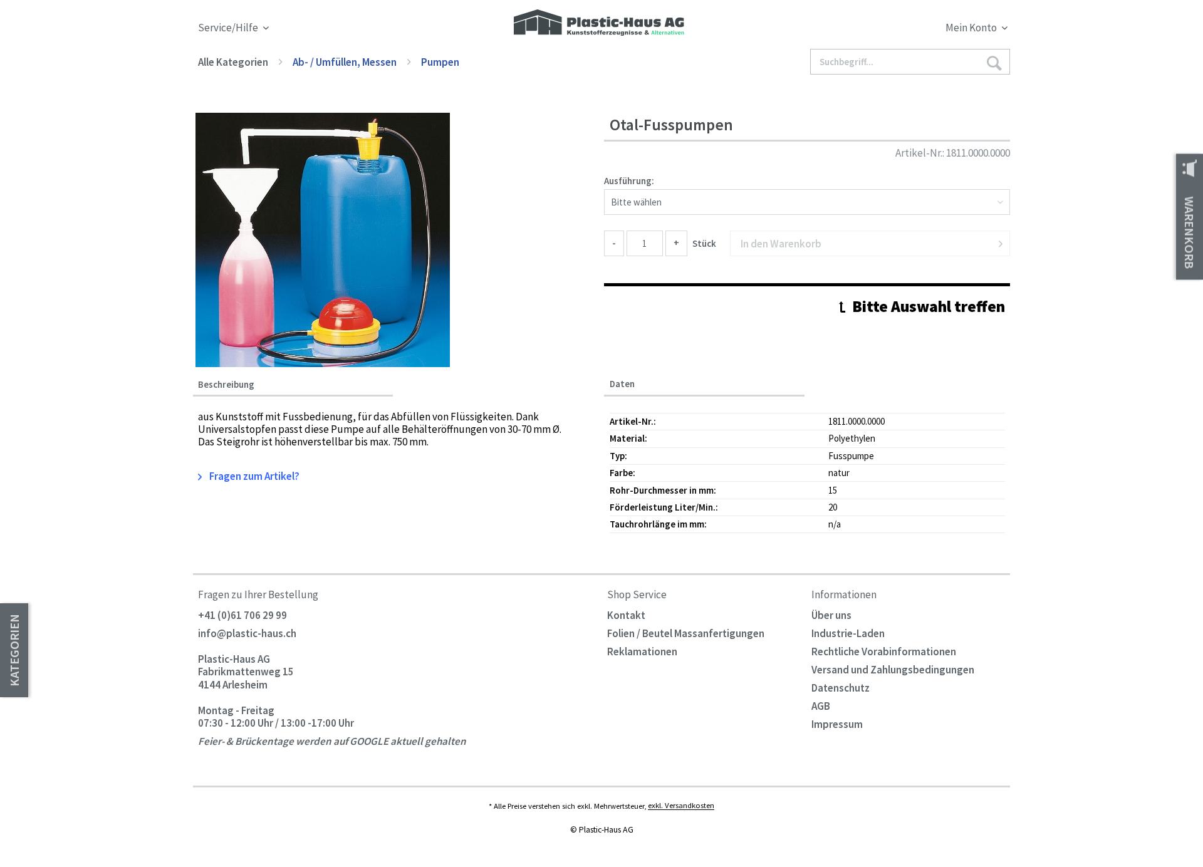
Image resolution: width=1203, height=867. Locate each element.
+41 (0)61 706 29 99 (242, 615)
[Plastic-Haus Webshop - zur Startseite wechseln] (599, 23)
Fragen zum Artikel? (253, 476)
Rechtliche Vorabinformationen (883, 651)
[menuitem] (907, 29)
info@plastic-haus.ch (247, 633)
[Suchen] (994, 62)
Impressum (837, 724)
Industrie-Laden (848, 633)
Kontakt (626, 615)
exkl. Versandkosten (681, 806)
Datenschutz (840, 688)
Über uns (831, 615)
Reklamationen (642, 651)
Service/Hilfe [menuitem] (229, 27)
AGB (820, 706)
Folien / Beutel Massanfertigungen (685, 633)
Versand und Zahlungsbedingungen (892, 670)
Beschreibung (226, 384)
